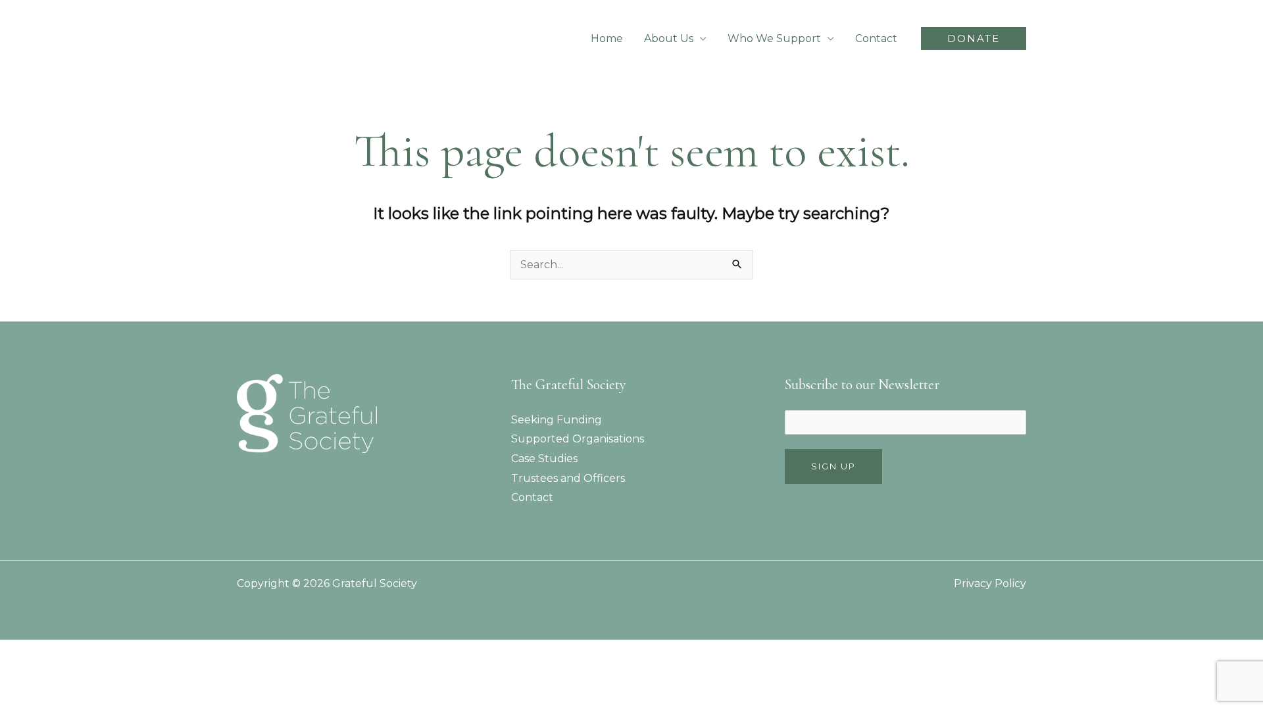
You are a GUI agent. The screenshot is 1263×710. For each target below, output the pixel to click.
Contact (876, 38)
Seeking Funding (556, 420)
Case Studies (544, 458)
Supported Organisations (577, 439)
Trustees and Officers (568, 478)
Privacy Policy (990, 583)
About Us (668, 38)
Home (607, 38)
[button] (973, 38)
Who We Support (774, 38)
